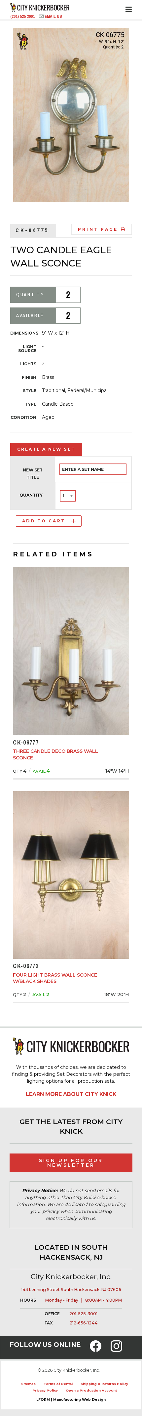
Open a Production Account (91, 1390)
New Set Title (33, 473)
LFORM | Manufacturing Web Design (71, 1399)
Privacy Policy (45, 1390)
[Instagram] (116, 1350)
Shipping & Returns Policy (104, 1384)
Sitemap (28, 1384)
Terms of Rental (58, 1384)
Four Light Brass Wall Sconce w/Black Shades (55, 978)
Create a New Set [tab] (46, 449)
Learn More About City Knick (71, 1094)
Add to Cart (43, 520)
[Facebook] (95, 1350)
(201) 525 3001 (23, 16)
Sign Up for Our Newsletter (71, 1162)
